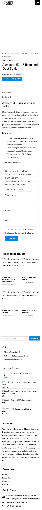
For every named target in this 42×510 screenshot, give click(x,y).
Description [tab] (7, 92)
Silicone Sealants (13, 53)
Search (34, 338)
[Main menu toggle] (37, 2)
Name (8, 211)
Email (7, 220)
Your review (11, 195)
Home (4, 53)
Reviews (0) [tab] (7, 97)
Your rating (11, 189)
